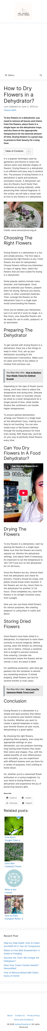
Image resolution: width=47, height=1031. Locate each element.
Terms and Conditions (23, 1019)
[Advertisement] (23, 47)
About (10, 1015)
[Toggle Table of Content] (27, 151)
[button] (41, 75)
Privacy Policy (33, 1015)
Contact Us (20, 1015)
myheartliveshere (22, 1024)
